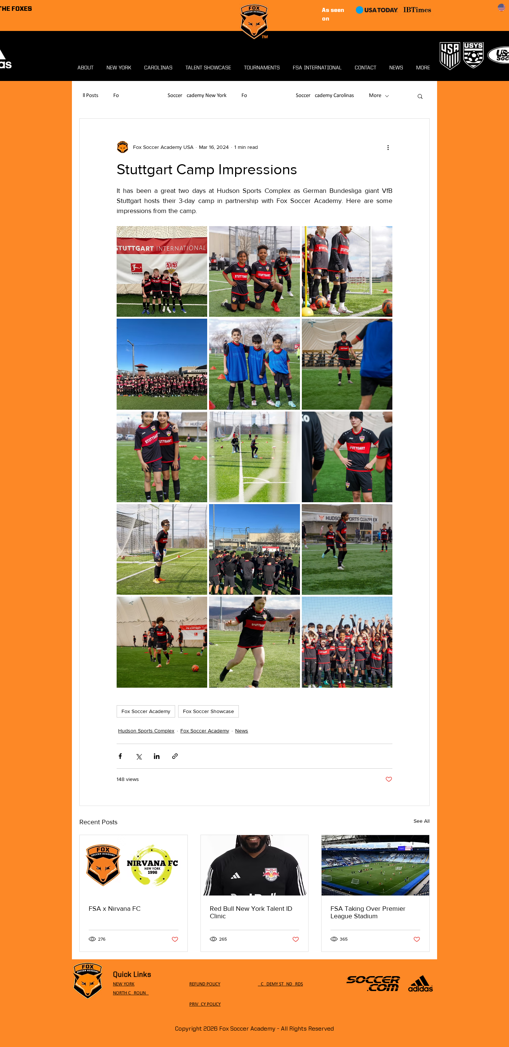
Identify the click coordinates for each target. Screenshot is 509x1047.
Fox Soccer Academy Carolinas (297, 96)
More (375, 96)
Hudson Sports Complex (146, 731)
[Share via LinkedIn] (156, 756)
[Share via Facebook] (120, 756)
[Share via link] (174, 756)
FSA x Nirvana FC (114, 908)
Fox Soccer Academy (145, 711)
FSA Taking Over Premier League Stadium (368, 912)
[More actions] (387, 147)
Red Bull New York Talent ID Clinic (251, 912)
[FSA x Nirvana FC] (133, 865)
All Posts (88, 96)
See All (422, 821)
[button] (420, 96)
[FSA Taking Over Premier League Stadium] (375, 865)
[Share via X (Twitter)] (138, 756)
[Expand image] (162, 271)
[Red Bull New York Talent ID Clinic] (255, 865)
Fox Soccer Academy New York (170, 96)
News (241, 731)
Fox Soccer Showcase (208, 711)
